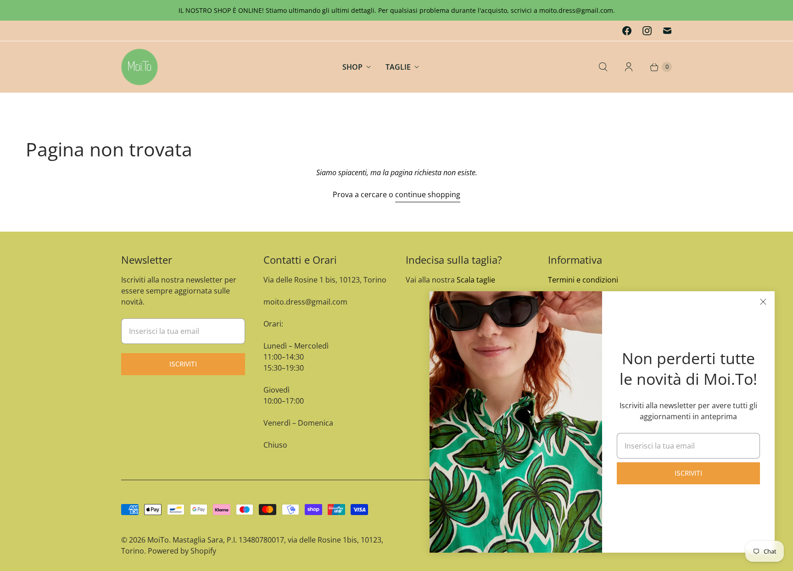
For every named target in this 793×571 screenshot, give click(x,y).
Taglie (398, 67)
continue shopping (427, 194)
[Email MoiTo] (667, 31)
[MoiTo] (139, 67)
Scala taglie (476, 280)
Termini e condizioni (583, 280)
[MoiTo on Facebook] (627, 31)
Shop (352, 67)
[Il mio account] (629, 67)
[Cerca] (603, 67)
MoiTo (158, 540)
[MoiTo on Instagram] (647, 31)
